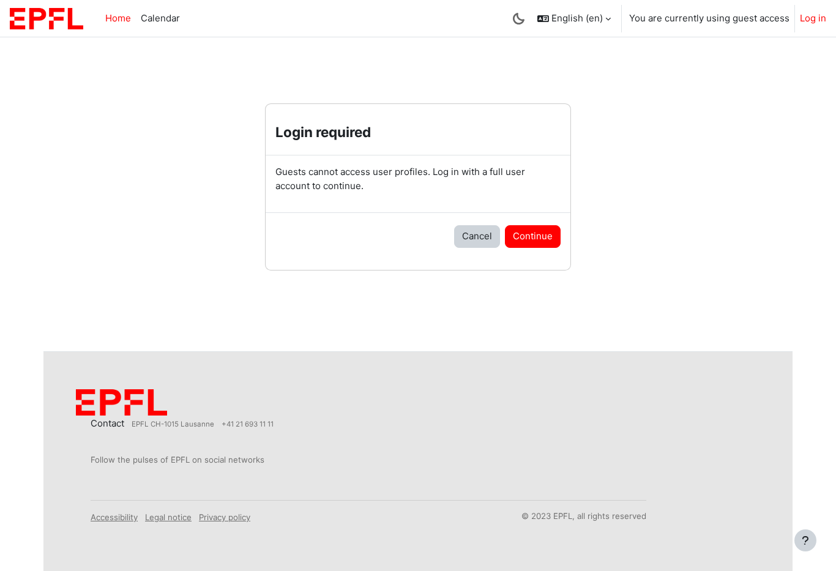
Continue (533, 236)
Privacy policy (224, 517)
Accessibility (114, 517)
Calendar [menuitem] (160, 18)
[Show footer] (805, 540)
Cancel (477, 236)
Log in (813, 18)
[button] (574, 18)
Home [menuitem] (118, 18)
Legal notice (168, 517)
